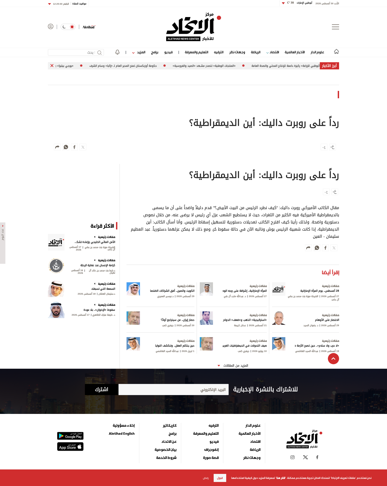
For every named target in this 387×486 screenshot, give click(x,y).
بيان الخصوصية (165, 449)
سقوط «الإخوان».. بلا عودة (99, 310)
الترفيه (218, 52)
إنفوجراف (211, 449)
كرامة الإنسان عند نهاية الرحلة (97, 265)
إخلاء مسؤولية (124, 425)
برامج (154, 52)
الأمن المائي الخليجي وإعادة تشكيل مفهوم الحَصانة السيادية (94, 242)
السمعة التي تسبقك (103, 289)
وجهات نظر (237, 52)
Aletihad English (122, 433)
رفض (206, 477)
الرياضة (255, 52)
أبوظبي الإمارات (299, 3)
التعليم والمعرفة (196, 52)
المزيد (140, 52)
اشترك (101, 389)
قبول (220, 477)
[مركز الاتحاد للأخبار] (193, 27)
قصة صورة (211, 457)
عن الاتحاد (168, 441)
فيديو (168, 52)
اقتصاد (274, 52)
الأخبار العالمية (295, 52)
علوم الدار (317, 52)
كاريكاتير (169, 425)
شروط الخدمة (166, 457)
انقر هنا (280, 478)
